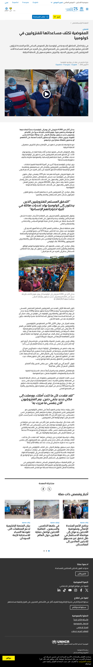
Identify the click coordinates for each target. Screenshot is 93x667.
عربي (6, 2)
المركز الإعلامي (82, 627)
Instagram (75, 590)
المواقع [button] (6, 10)
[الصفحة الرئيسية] (76, 9)
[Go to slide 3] (43, 551)
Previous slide (71, 273)
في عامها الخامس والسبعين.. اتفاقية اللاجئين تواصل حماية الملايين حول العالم (47, 530)
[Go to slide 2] (46, 551)
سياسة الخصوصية (82, 650)
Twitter (86, 590)
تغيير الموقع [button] (58, 2)
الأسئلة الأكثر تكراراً (81, 620)
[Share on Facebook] (43, 489)
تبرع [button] (11, 10)
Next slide (21, 273)
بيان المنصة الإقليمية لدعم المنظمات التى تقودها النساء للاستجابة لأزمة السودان (18, 532)
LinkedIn (58, 590)
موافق (8, 658)
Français (25, 2)
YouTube (70, 590)
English (35, 2)
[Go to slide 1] (48, 551)
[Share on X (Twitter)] (49, 489)
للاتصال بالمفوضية (81, 624)
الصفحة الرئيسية (82, 23)
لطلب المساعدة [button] (39, 17)
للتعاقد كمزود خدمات (79, 631)
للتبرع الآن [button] (82, 574)
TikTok (64, 590)
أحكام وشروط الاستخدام (81, 652)
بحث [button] (14, 10)
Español (15, 2)
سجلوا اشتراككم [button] (79, 607)
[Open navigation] (87, 9)
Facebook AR (81, 590)
